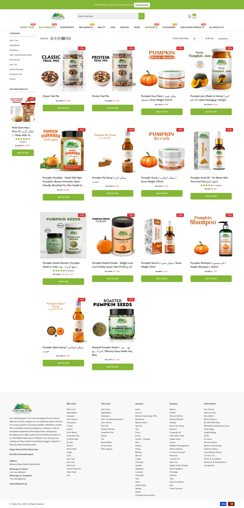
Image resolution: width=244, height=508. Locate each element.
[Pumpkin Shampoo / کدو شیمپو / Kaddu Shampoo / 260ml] (211, 235)
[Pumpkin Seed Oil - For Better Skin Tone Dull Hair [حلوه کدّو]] (211, 150)
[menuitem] (23, 40)
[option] (23, 125)
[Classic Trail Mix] (63, 68)
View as (44, 38)
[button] (12, 119)
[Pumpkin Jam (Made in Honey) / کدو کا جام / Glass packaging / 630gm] (211, 68)
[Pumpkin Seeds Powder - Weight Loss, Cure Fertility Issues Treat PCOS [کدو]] (112, 235)
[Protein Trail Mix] (112, 68)
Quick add (63, 281)
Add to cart (23, 147)
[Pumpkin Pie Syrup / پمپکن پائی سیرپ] (112, 150)
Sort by (209, 38)
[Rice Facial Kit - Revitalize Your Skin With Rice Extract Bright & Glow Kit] (23, 110)
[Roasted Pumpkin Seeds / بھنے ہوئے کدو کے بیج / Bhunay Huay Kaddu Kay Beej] (112, 320)
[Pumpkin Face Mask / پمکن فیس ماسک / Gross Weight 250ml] (162, 68)
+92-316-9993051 (18, 472)
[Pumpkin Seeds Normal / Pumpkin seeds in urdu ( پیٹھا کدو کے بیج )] (63, 235)
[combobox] (107, 16)
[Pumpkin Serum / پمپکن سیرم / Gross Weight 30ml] (162, 235)
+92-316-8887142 (18, 479)
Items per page (181, 38)
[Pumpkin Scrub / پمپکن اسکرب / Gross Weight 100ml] (162, 150)
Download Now (142, 5)
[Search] (110, 16)
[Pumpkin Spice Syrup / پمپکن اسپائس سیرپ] (63, 320)
